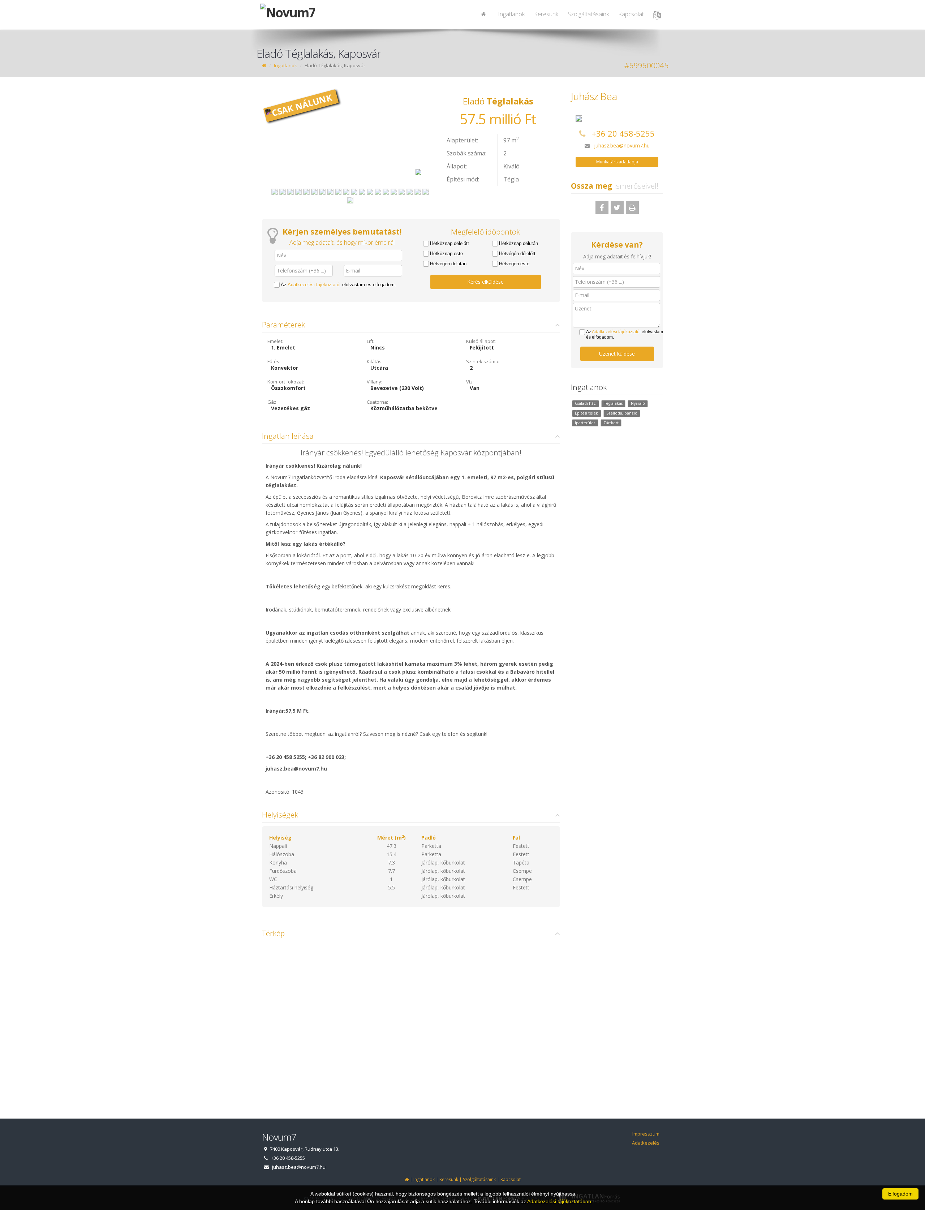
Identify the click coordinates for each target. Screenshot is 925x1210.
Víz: (470, 381)
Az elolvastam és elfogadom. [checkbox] (338, 284)
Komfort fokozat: (285, 381)
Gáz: (272, 402)
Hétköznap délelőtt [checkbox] (449, 243)
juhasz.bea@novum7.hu (622, 145)
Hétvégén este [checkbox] (514, 263)
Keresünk (546, 14)
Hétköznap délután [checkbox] (518, 243)
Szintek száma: (482, 361)
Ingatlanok (511, 14)
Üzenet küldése (617, 353)
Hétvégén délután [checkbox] (448, 263)
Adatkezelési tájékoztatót (314, 284)
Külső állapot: (481, 341)
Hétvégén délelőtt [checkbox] (517, 253)
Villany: (374, 381)
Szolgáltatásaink (588, 14)
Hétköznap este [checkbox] (446, 253)
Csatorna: (377, 402)
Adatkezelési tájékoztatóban (559, 1201)
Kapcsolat (631, 14)
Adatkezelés (645, 1143)
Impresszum (645, 1133)
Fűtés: (273, 361)
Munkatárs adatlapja (617, 162)
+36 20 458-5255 (623, 133)
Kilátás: (375, 361)
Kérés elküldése (485, 281)
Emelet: (275, 341)
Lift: (370, 341)
